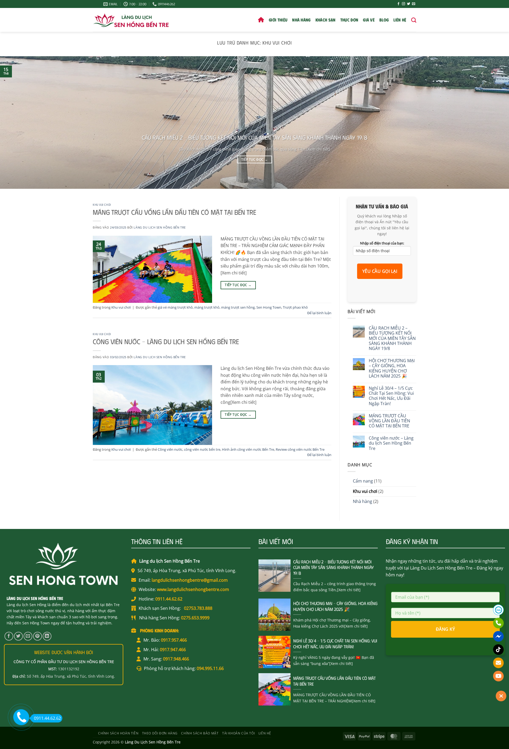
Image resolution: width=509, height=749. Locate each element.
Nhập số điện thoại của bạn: (382, 243)
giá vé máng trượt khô (175, 307)
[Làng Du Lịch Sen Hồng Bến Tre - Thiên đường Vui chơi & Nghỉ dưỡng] (131, 20)
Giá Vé (369, 19)
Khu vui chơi (102, 204)
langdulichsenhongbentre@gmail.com (189, 580)
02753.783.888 (197, 608)
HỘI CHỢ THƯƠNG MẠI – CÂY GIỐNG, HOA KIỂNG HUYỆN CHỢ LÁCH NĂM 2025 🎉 (392, 368)
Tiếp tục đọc (254, 159)
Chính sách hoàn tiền (118, 733)
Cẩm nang (363, 481)
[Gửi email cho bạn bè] (28, 636)
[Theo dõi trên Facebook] (398, 4)
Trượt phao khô (295, 307)
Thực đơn (349, 19)
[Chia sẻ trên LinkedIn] (47, 636)
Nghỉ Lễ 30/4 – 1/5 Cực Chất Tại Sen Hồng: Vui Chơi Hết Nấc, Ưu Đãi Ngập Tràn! (391, 396)
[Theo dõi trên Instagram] (403, 4)
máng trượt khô (207, 307)
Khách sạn (325, 19)
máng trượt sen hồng (238, 307)
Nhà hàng (301, 19)
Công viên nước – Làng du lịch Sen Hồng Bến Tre (166, 341)
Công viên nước (170, 449)
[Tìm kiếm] (413, 20)
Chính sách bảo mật (199, 733)
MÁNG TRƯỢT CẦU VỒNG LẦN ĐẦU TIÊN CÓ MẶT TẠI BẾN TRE (174, 212)
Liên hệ (399, 19)
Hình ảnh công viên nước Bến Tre (248, 449)
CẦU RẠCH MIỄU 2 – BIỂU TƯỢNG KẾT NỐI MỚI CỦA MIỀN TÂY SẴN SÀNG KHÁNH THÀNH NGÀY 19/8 (254, 137)
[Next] (492, 122)
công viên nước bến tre (202, 449)
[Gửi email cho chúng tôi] (413, 4)
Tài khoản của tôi (238, 733)
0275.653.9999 (195, 618)
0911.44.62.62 (168, 599)
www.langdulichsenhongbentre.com (192, 589)
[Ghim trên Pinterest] (37, 636)
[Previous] (17, 122)
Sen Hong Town (268, 307)
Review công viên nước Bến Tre (300, 449)
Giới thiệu (278, 19)
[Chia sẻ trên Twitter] (18, 636)
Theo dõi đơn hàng (160, 733)
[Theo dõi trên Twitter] (408, 4)
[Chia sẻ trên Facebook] (9, 636)
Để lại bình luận (319, 312)
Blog (384, 19)
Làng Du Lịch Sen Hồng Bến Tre (160, 227)
